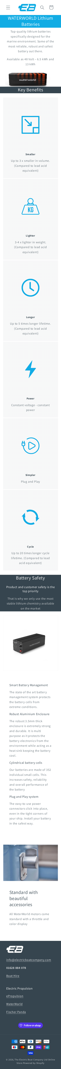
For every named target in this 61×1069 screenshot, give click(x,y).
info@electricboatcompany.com (28, 960)
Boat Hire (12, 976)
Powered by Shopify (33, 1062)
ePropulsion (14, 996)
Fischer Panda (16, 1012)
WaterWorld (14, 1004)
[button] (8, 7)
